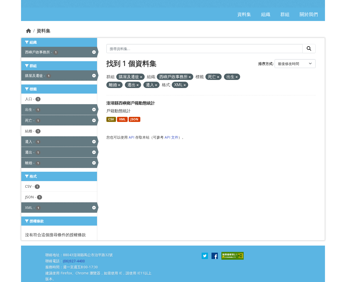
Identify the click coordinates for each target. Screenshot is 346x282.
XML (122, 119)
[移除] (141, 77)
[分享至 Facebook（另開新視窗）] (214, 255)
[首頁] (28, 31)
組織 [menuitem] (265, 14)
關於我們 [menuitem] (309, 14)
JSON (134, 119)
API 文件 (171, 137)
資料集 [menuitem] (244, 14)
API (131, 137)
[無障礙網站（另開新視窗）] (232, 255)
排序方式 (265, 63)
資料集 (43, 31)
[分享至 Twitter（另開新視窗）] (204, 255)
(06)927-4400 (74, 260)
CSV (111, 119)
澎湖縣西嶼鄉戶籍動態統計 (130, 103)
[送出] (309, 48)
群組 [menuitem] (285, 14)
